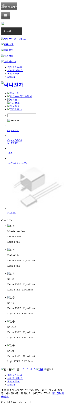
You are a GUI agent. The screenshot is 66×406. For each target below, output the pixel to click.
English (11, 76)
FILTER (11, 212)
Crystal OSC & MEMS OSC (14, 141)
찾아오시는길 (14, 67)
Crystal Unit (13, 130)
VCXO (11, 153)
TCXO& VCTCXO (17, 163)
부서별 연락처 (15, 70)
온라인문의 (13, 73)
